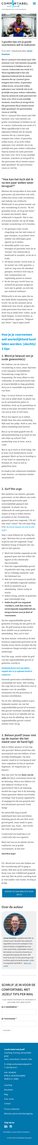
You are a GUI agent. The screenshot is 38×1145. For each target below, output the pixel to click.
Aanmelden (6, 1030)
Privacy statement (11, 1109)
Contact (7, 1103)
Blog (6, 1094)
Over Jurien (9, 1099)
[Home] (15, 3)
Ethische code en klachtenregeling (18, 1113)
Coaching (8, 1085)
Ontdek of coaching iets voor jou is (19, 893)
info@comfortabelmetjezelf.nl (18, 1064)
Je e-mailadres (9, 1006)
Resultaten (8, 1089)
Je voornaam (8, 1018)
